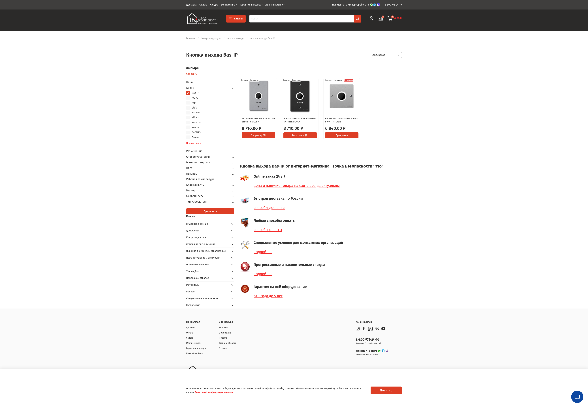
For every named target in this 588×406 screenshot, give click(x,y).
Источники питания (197, 264)
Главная (190, 38)
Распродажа (193, 305)
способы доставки (269, 208)
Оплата (203, 4)
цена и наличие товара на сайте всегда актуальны (297, 185)
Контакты (223, 327)
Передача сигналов (197, 277)
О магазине (225, 333)
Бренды (190, 291)
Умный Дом (192, 271)
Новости (223, 338)
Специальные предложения (202, 298)
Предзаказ (341, 135)
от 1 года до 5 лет (268, 296)
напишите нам (367, 351)
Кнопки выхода (235, 38)
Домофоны (192, 230)
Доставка (191, 4)
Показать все (193, 143)
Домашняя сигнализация (200, 244)
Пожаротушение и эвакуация (203, 257)
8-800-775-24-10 (393, 4)
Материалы (193, 284)
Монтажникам (229, 4)
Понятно (386, 390)
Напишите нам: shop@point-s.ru (350, 4)
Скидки (214, 4)
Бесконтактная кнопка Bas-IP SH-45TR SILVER (258, 120)
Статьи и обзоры (227, 343)
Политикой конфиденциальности (213, 392)
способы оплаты (268, 230)
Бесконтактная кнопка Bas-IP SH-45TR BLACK (299, 120)
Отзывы (223, 348)
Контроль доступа (211, 38)
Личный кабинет (275, 4)
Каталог (238, 18)
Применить (210, 211)
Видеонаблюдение (197, 223)
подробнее (263, 252)
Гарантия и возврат (251, 4)
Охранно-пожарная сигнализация (206, 251)
